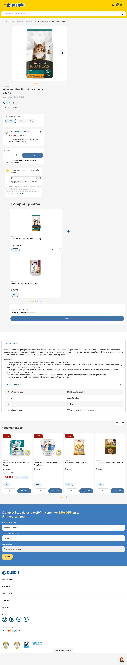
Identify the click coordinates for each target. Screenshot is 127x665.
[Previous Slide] (53, 249)
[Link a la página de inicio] (5, 21)
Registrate (7, 557)
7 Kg (6, 484)
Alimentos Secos (31, 22)
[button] (41, 132)
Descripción (11, 344)
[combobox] (63, 14)
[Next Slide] (59, 249)
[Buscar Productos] (122, 14)
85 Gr (15, 295)
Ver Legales (20, 193)
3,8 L (37, 484)
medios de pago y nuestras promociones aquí (22, 161)
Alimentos (19, 22)
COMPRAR (32, 155)
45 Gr (69, 484)
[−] (6, 155)
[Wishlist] (113, 5)
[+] (16, 155)
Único (100, 484)
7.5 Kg (15, 250)
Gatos (12, 22)
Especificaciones (14, 384)
